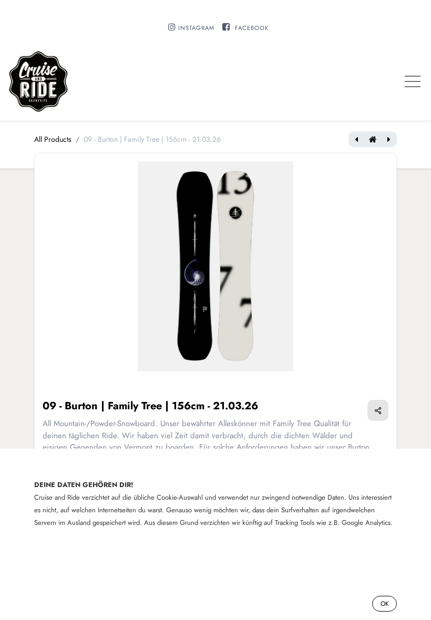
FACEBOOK (252, 28)
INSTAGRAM (196, 28)
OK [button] (385, 603)
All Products (52, 139)
